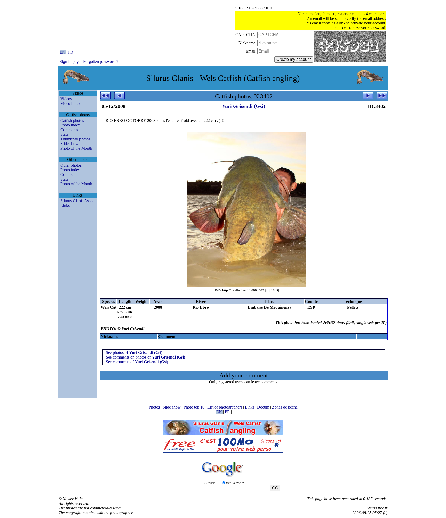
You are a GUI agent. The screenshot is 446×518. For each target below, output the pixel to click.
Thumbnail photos (75, 139)
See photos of (134, 352)
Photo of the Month (76, 148)
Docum (263, 407)
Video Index (70, 103)
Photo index (70, 125)
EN (63, 52)
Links (65, 205)
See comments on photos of (145, 357)
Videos (66, 99)
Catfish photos (72, 120)
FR (70, 52)
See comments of (137, 362)
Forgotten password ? (100, 61)
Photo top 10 (194, 407)
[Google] (223, 477)
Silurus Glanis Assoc (77, 201)
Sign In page (70, 61)
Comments (69, 130)
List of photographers (225, 407)
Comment (68, 174)
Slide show (69, 143)
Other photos (71, 165)
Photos (155, 407)
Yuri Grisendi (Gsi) (243, 106)
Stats (64, 134)
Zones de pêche (285, 407)
